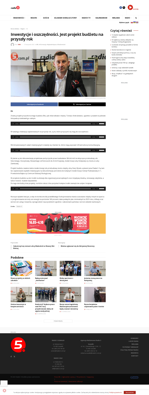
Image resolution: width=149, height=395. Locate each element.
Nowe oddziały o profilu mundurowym (124, 71)
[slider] (102, 123)
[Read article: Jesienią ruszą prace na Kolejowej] (95, 268)
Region (23, 29)
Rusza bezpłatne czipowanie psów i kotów (94, 305)
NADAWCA (134, 353)
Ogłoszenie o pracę (68, 377)
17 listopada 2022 (29, 44)
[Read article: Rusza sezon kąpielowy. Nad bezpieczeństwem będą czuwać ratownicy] (70, 294)
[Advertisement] (71, 8)
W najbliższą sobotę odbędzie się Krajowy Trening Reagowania (122, 41)
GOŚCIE (46, 18)
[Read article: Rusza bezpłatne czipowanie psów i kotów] (95, 294)
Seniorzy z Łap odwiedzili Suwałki (122, 68)
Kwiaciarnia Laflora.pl (76, 381)
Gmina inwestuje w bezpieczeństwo (18, 305)
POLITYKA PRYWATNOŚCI (129, 350)
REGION (34, 18)
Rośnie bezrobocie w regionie (121, 50)
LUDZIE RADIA (133, 341)
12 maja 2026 (88, 309)
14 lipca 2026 (89, 283)
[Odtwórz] (13, 124)
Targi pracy (90, 377)
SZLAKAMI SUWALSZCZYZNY (65, 18)
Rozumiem (130, 392)
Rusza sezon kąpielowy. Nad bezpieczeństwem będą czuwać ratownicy (69, 306)
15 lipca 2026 (64, 283)
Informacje (42, 44)
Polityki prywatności (115, 392)
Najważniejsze (52, 44)
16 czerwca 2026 (65, 311)
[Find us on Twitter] (124, 7)
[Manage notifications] (4, 390)
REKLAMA (116, 18)
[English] (137, 22)
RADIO (127, 18)
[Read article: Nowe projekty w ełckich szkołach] (21, 268)
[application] (58, 124)
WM (19, 44)
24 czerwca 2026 (41, 313)
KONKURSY (134, 338)
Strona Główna (15, 29)
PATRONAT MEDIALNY (130, 347)
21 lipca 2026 (40, 283)
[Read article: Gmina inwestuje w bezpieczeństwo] (21, 294)
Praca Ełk (57, 377)
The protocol (80, 377)
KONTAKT (134, 356)
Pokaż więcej (58, 321)
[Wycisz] (97, 124)
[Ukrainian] (134, 22)
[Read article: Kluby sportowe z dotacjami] (70, 268)
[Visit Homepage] (15, 7)
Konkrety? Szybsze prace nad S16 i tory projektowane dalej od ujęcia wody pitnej (45, 307)
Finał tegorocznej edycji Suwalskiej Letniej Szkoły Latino (123, 59)
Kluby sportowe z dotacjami (66, 279)
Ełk (27, 29)
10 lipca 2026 (15, 309)
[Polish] (132, 22)
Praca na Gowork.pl (60, 381)
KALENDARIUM (101, 18)
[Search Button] (136, 18)
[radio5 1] (58, 223)
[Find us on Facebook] (120, 7)
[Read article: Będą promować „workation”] (46, 268)
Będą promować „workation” (41, 279)
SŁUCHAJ (135, 9)
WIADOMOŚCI (18, 18)
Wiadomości (61, 44)
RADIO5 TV (86, 18)
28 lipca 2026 (15, 283)
